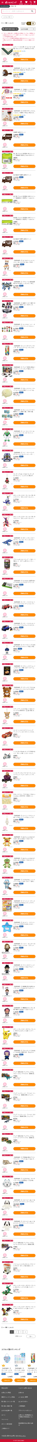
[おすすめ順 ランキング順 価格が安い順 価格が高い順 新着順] (27, 29)
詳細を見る (24, 59)
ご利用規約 (21, 1406)
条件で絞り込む (10, 29)
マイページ (5, 1419)
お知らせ (21, 1392)
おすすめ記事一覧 (7, 1410)
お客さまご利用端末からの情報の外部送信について (25, 1416)
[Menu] (2, 2)
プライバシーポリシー (25, 1410)
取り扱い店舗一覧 (7, 1406)
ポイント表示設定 (7, 1424)
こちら (23, 1436)
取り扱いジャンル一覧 (8, 1401)
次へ (31, 1336)
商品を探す (5, 1388)
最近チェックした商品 (8, 1397)
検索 (32, 11)
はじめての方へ (23, 1401)
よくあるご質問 (23, 1397)
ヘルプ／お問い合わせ (25, 1388)
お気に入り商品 (6, 1392)
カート (4, 1415)
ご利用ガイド (5, 1428)
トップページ (4, 6)
